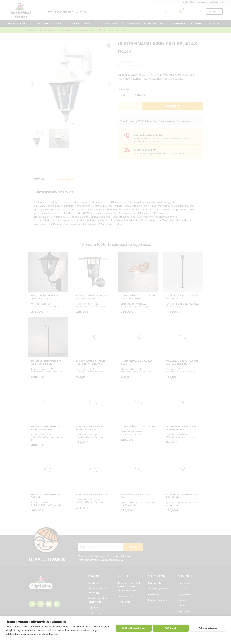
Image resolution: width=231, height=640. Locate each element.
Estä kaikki (171, 628)
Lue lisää (54, 633)
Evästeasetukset (208, 628)
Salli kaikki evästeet (134, 628)
